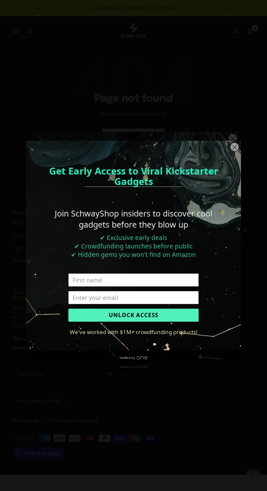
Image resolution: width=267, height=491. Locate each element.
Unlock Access (133, 315)
